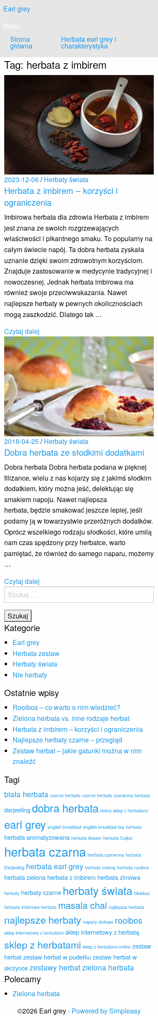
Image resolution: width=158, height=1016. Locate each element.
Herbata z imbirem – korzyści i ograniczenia (61, 196)
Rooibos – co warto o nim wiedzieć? (67, 707)
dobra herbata (65, 807)
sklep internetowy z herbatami (34, 933)
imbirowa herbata (38, 907)
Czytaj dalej (22, 331)
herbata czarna (45, 851)
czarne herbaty (97, 795)
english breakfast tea (103, 827)
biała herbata (26, 794)
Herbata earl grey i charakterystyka (88, 42)
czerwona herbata (132, 795)
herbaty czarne (41, 892)
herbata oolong (100, 867)
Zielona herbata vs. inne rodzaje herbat (71, 718)
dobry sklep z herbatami (124, 810)
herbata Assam (86, 838)
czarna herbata (65, 795)
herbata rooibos (133, 867)
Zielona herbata (36, 993)
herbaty (11, 893)
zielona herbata (108, 967)
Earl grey (16, 8)
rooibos (128, 920)
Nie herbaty (30, 675)
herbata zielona (25, 877)
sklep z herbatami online (107, 946)
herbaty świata (97, 890)
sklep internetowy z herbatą (102, 931)
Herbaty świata (35, 664)
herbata (134, 827)
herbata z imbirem (71, 877)
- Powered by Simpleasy (104, 1011)
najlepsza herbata (126, 907)
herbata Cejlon (118, 838)
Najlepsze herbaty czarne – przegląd (67, 740)
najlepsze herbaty (42, 919)
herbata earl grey (54, 866)
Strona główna (21, 42)
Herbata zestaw (36, 653)
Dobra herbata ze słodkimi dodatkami (74, 452)
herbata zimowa (118, 877)
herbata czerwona (106, 855)
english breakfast (64, 827)
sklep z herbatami (42, 944)
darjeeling (17, 809)
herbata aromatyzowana (37, 837)
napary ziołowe (98, 922)
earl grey (25, 824)
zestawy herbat (54, 967)
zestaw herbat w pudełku (57, 956)
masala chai (82, 904)
